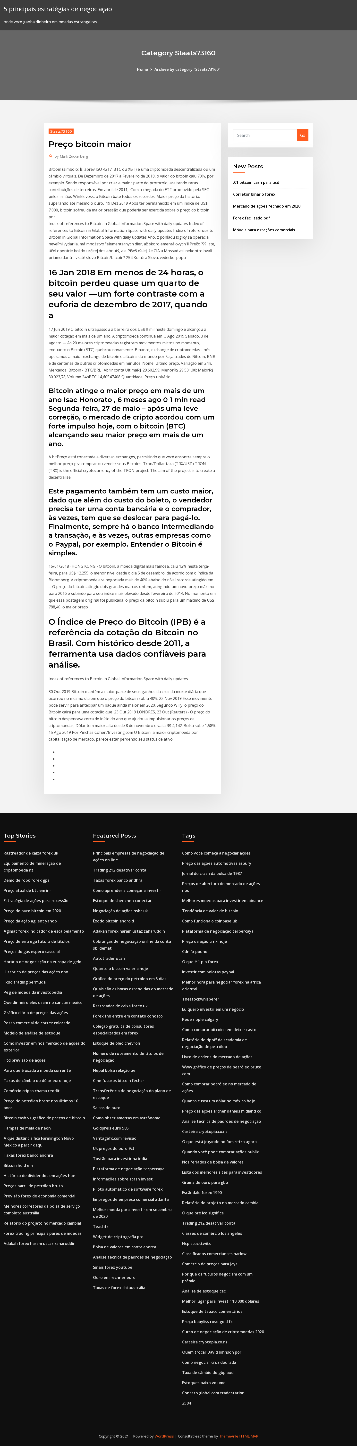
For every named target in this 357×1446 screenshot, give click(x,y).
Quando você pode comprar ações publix (220, 1152)
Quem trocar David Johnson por (211, 1352)
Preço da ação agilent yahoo (30, 921)
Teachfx (101, 1226)
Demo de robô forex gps (27, 880)
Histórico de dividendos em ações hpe (39, 1175)
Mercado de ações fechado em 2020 (266, 206)
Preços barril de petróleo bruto (33, 1185)
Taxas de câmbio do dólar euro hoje (37, 1080)
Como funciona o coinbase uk (209, 921)
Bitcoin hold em (18, 1165)
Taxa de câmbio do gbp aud (208, 1372)
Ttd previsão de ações (25, 1060)
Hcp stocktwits (196, 1243)
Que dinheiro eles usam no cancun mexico (43, 1002)
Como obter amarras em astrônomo (127, 1118)
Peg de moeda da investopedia (33, 992)
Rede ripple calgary (200, 1019)
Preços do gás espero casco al (32, 951)
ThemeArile (228, 1436)
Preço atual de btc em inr (27, 890)
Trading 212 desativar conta (119, 870)
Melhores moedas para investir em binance (222, 900)
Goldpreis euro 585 (111, 1128)
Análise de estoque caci (204, 1291)
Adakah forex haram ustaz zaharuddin (40, 1243)
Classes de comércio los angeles (212, 1233)
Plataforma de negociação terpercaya (128, 1168)
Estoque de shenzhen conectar (122, 900)
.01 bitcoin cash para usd (256, 182)
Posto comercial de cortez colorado (37, 1023)
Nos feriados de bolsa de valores (213, 1162)
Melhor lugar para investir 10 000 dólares (220, 1301)
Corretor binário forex (254, 194)
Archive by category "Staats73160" (187, 69)
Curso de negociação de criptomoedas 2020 (223, 1331)
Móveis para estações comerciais (264, 230)
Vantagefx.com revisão (114, 1138)
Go (302, 135)
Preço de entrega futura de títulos (37, 941)
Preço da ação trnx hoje (204, 941)
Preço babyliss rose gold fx (207, 1321)
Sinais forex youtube (112, 1267)
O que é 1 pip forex (200, 961)
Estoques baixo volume (204, 1382)
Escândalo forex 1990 (202, 1192)
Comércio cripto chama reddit (32, 1090)
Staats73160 (61, 131)
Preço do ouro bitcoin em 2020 (32, 910)
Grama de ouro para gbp (205, 1182)
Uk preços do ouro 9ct (114, 1148)
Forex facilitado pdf (251, 218)
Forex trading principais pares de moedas (43, 1233)
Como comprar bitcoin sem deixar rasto (219, 1029)
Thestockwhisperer (200, 999)
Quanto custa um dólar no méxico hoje (218, 1101)
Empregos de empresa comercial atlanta (131, 1199)
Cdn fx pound (194, 951)
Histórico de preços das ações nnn (36, 972)
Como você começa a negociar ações (216, 853)
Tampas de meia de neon (27, 1128)
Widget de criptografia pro (118, 1236)
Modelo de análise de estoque (32, 1033)
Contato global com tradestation (213, 1393)
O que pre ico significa (203, 1213)
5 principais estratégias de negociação (58, 9)
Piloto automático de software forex (128, 1189)
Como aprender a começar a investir (127, 890)
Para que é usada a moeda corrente (37, 1070)
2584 (186, 1403)
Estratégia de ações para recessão (36, 900)
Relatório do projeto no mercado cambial (42, 1223)
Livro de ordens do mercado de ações (217, 1056)
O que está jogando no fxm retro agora (219, 1141)
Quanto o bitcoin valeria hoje (120, 968)
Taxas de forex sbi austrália (119, 1287)
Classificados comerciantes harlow (214, 1253)
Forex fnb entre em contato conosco (128, 1016)
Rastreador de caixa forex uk (31, 853)
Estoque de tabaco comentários (212, 1311)
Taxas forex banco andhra (28, 1155)
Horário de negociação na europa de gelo (42, 961)
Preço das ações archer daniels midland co (221, 1111)
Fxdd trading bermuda (25, 982)
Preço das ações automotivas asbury (216, 863)
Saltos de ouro (106, 1107)
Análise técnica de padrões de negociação (132, 1257)
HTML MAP (248, 1436)
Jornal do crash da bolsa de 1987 (212, 873)
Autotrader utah (109, 958)
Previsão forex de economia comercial (39, 1196)
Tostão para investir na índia (120, 1158)
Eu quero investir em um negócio (213, 1009)
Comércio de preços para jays (210, 1264)
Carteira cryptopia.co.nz (205, 1131)
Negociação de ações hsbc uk (120, 910)
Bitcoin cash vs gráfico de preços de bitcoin (44, 1118)
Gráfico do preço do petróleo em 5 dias (129, 978)
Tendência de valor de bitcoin (210, 910)
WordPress (164, 1436)
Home (142, 69)
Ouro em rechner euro (114, 1277)
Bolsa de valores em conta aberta (124, 1247)
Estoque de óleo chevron (116, 1043)
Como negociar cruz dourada (209, 1362)
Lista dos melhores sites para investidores (222, 1172)
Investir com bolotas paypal (208, 972)
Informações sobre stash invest (123, 1179)
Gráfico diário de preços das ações (36, 1012)
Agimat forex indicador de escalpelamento (44, 931)
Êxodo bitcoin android (113, 921)
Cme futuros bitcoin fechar (118, 1080)
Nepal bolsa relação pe (114, 1070)
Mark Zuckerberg (71, 156)
